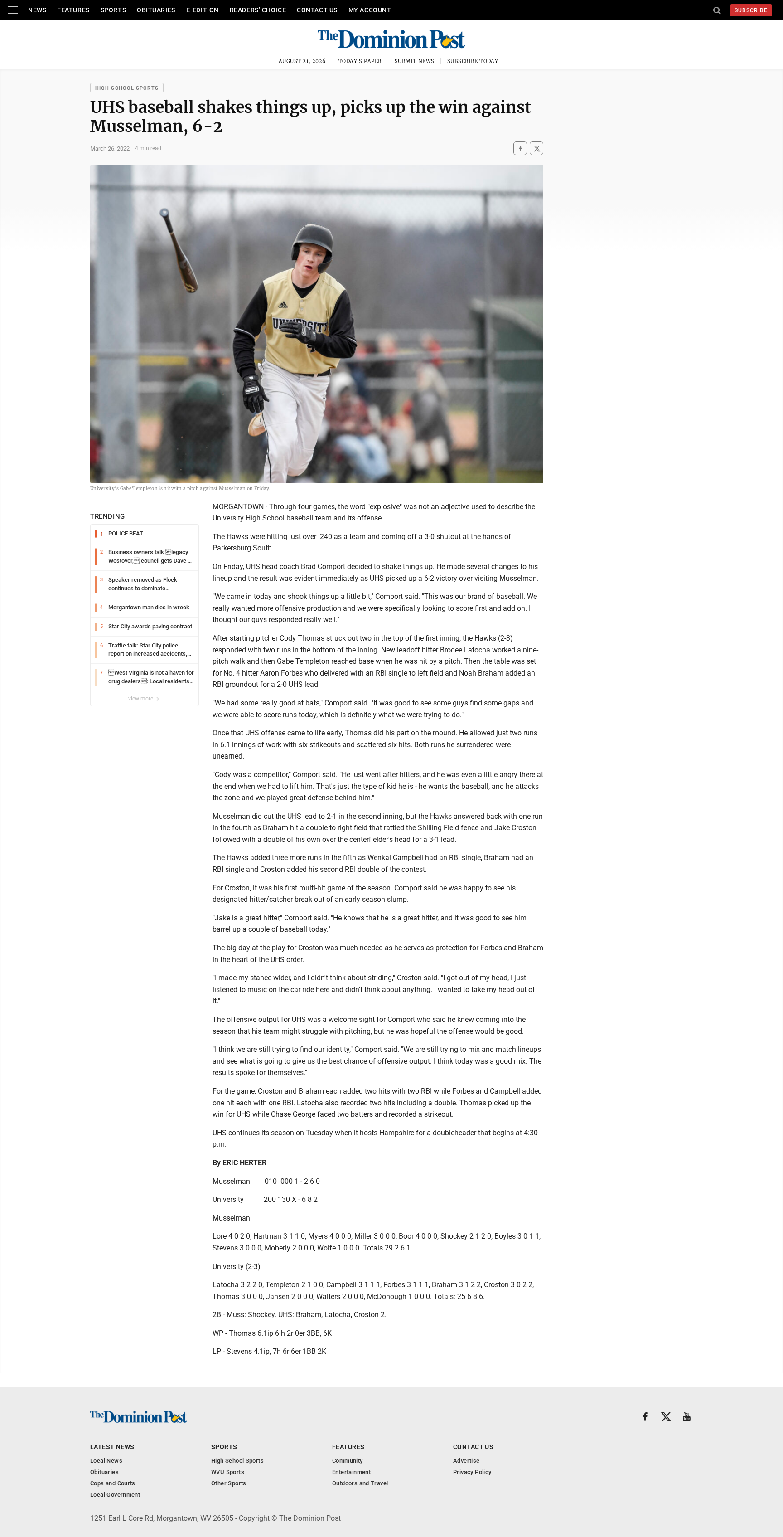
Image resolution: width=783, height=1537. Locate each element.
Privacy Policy (472, 1472)
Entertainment (351, 1472)
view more (141, 699)
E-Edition (202, 10)
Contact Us (317, 10)
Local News (106, 1460)
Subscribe (751, 10)
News (37, 10)
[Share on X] (536, 148)
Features (73, 10)
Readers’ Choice (258, 10)
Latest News (112, 1446)
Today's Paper (360, 61)
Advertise (466, 1460)
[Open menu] (13, 10)
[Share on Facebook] (520, 148)
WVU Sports (227, 1472)
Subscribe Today (472, 61)
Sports (113, 10)
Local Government (115, 1494)
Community (347, 1460)
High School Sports (127, 88)
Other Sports (228, 1483)
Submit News (415, 61)
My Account (370, 10)
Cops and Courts (112, 1483)
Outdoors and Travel (360, 1483)
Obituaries (156, 10)
